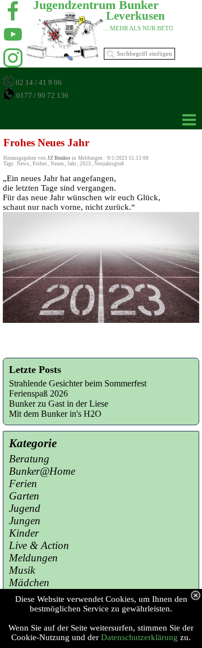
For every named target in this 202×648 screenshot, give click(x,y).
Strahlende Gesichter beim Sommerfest (77, 383)
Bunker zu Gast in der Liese (58, 403)
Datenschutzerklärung (139, 637)
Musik (22, 570)
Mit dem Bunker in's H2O (55, 413)
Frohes (40, 163)
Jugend (24, 508)
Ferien (23, 483)
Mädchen (29, 582)
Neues (57, 163)
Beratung (29, 459)
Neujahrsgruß (109, 163)
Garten (24, 496)
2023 (85, 163)
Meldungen (33, 558)
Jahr (71, 163)
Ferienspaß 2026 (38, 393)
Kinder (24, 533)
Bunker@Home (42, 471)
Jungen (24, 520)
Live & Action (39, 545)
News (23, 163)
